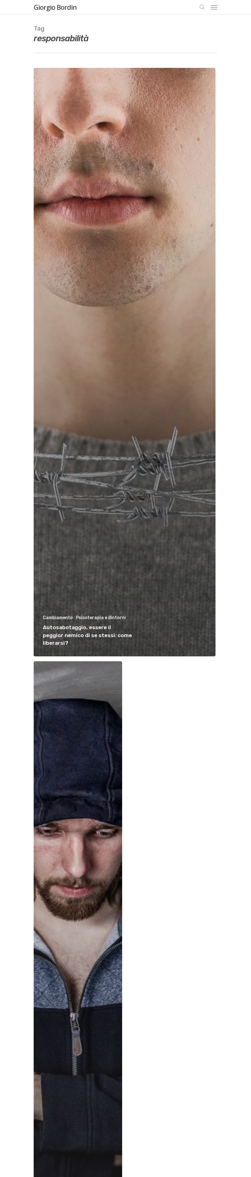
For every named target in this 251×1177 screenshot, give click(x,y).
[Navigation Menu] (214, 7)
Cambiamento (58, 617)
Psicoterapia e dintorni (101, 617)
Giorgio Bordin (55, 7)
